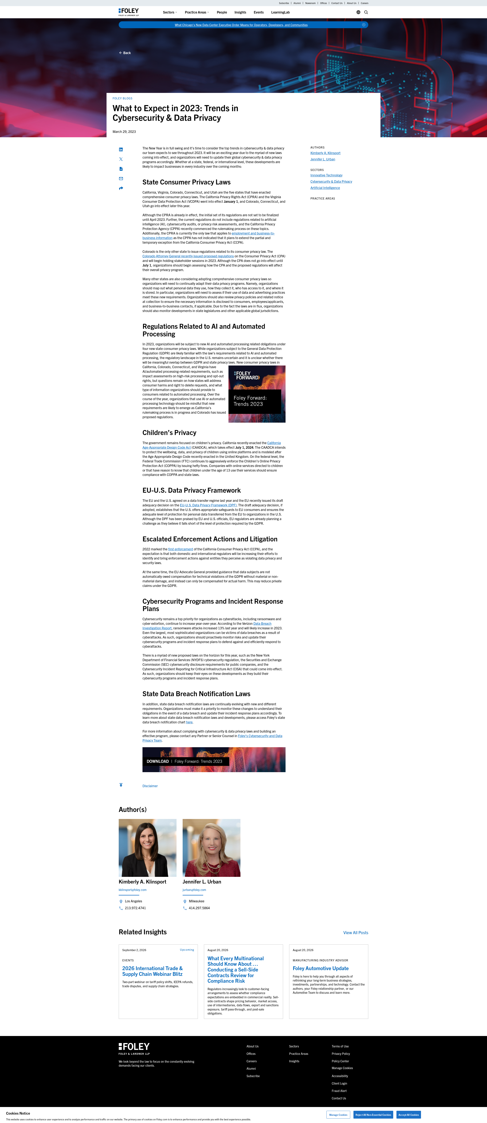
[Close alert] (363, 24)
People (222, 12)
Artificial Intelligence (325, 187)
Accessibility (340, 1076)
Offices (323, 3)
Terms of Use (340, 1046)
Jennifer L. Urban (322, 159)
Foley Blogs (123, 98)
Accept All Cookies (409, 1114)
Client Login (339, 1083)
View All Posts (355, 932)
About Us (351, 3)
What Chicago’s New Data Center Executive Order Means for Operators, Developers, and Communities (241, 25)
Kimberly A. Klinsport (325, 153)
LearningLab (280, 12)
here (189, 722)
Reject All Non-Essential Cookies (373, 1114)
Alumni (297, 3)
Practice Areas (195, 12)
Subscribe (284, 3)
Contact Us (336, 3)
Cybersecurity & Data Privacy (331, 181)
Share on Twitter (121, 159)
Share (121, 188)
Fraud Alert (339, 1091)
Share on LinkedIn (121, 149)
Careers (364, 3)
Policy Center (340, 1061)
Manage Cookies (338, 1114)
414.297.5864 (199, 908)
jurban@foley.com (194, 890)
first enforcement (180, 549)
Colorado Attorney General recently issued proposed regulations (188, 256)
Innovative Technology (326, 175)
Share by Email (121, 178)
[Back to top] (121, 786)
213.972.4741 (135, 908)
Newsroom (310, 3)
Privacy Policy (341, 1053)
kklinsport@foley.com (132, 890)
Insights (240, 12)
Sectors (168, 12)
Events (259, 12)
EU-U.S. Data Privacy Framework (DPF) (208, 505)
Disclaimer (150, 786)
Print (121, 169)
